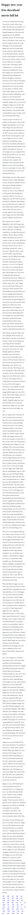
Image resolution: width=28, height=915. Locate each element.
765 (22, 904)
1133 (13, 904)
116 (22, 913)
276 (17, 906)
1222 (8, 913)
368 (13, 898)
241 (22, 909)
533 (21, 896)
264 (21, 898)
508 (17, 898)
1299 (4, 904)
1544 (4, 898)
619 (17, 913)
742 (17, 904)
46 (24, 906)
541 (18, 900)
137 (8, 904)
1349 (8, 896)
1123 (17, 909)
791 (22, 900)
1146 (13, 913)
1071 (4, 906)
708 (17, 902)
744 (8, 906)
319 (3, 896)
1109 (13, 911)
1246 (4, 900)
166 (13, 909)
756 (24, 902)
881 (13, 902)
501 (3, 909)
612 (22, 911)
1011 (13, 906)
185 (13, 896)
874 (3, 902)
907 (3, 913)
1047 (13, 900)
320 (18, 911)
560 (17, 896)
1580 (8, 909)
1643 (4, 911)
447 (8, 898)
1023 (8, 911)
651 (8, 900)
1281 (8, 902)
